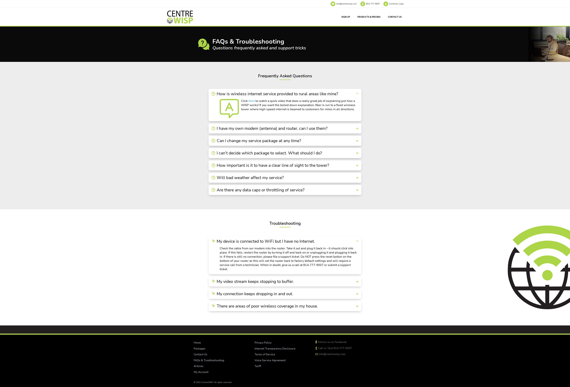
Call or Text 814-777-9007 (335, 348)
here (251, 101)
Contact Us (395, 17)
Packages (199, 348)
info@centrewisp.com (346, 3)
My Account (201, 372)
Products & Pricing (368, 17)
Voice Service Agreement (270, 360)
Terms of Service (265, 354)
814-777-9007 (373, 3)
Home (197, 342)
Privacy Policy (263, 342)
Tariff (258, 366)
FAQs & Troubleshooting (209, 360)
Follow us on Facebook (332, 342)
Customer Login (396, 3)
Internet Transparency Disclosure (275, 348)
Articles (198, 366)
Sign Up (345, 17)
